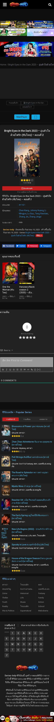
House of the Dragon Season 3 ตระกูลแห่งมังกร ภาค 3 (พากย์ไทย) (32, 560)
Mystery (22, 448)
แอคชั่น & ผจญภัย (33, 490)
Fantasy (41, 593)
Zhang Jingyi (35, 216)
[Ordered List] (17, 369)
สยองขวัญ (6, 589)
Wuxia (23, 602)
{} (35, 369)
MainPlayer (21, 117)
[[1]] (6, 632)
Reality (5, 606)
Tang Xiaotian (41, 213)
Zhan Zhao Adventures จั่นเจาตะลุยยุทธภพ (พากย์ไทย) (32, 443)
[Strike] (13, 369)
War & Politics (8, 611)
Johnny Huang (37, 210)
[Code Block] (28, 369)
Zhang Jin (23, 216)
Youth (4, 602)
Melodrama (43, 611)
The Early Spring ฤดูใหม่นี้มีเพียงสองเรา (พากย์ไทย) (30, 517)
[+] (38, 369)
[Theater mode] (36, 117)
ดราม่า (22, 205)
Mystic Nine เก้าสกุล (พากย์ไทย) (26, 486)
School (41, 606)
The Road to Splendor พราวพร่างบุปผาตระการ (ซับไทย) (30, 474)
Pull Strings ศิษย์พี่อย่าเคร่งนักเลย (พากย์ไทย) (30, 458)
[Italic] (6, 369)
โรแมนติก (41, 535)
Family (41, 598)
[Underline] (10, 369)
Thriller (5, 598)
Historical (23, 535)
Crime (21, 506)
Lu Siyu (30, 213)
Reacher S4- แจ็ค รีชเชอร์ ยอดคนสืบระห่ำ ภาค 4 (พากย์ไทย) (31, 501)
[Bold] (3, 369)
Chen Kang (24, 210)
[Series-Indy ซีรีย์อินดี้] (18, 6)
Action (41, 602)
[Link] (31, 369)
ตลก (35, 464)
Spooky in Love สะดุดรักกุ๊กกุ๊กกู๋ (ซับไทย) (30, 544)
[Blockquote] (24, 369)
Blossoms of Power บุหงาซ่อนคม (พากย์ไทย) (31, 428)
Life (30, 535)
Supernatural (25, 611)
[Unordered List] (21, 369)
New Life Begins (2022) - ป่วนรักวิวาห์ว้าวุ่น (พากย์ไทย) (32, 530)
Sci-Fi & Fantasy (26, 464)
